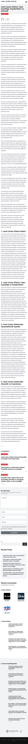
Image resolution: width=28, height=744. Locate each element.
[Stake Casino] (21, 599)
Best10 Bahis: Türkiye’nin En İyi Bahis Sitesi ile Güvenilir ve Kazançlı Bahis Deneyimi (17, 705)
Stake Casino (21, 600)
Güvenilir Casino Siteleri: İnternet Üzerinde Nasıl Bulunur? (16, 719)
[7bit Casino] (7, 611)
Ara (1, 541)
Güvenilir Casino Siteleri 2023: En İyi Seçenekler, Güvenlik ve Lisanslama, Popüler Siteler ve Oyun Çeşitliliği (12, 479)
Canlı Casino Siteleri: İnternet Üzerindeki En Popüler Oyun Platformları (13, 458)
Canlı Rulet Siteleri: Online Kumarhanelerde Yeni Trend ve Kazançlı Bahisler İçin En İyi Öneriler (13, 574)
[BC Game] (7, 599)
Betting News (4, 13)
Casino (2, 445)
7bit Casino (7, 613)
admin (8, 19)
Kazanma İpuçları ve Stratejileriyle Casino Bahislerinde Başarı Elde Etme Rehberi (13, 569)
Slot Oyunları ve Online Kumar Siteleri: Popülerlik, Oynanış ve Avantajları (13, 468)
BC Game (7, 600)
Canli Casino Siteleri (8, 1)
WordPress (22, 739)
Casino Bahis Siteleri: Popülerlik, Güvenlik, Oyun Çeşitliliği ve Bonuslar (17, 712)
